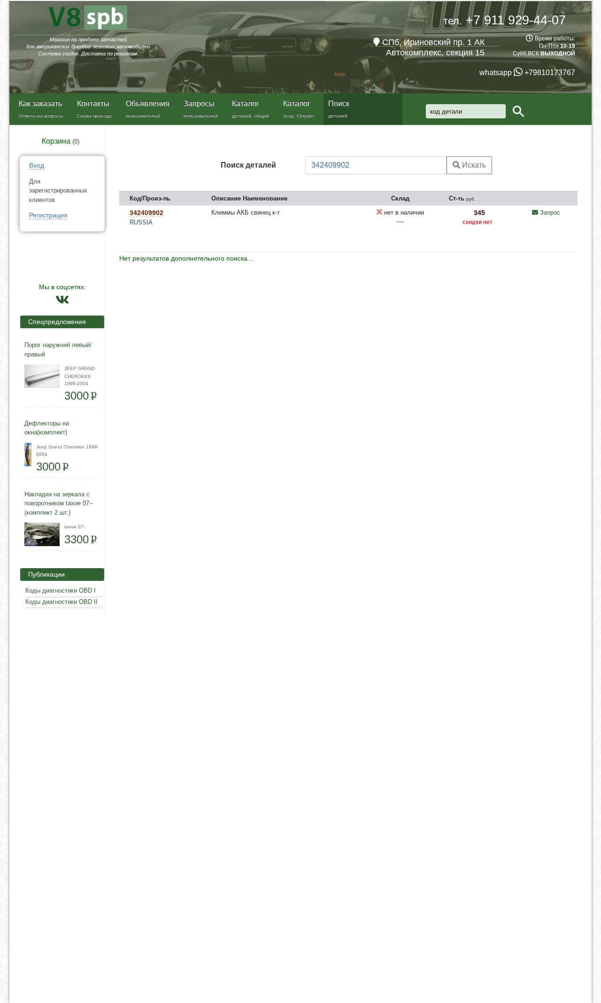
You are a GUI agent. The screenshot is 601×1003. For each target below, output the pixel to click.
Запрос (549, 212)
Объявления (148, 104)
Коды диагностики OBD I (60, 590)
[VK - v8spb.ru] (62, 302)
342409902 (146, 212)
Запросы (199, 104)
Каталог (245, 104)
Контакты (93, 104)
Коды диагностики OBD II (61, 601)
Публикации (44, 574)
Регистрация (48, 215)
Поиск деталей (248, 165)
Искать (473, 165)
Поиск (338, 104)
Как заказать (40, 104)
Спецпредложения (54, 321)
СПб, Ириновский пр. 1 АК (432, 42)
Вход (36, 165)
